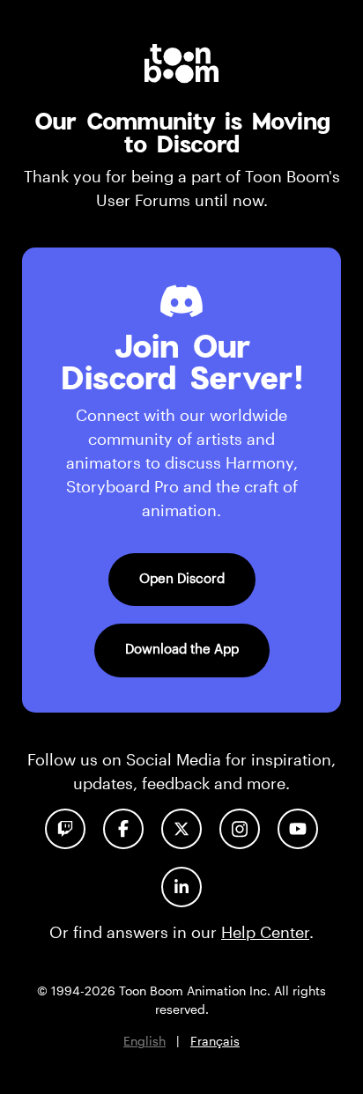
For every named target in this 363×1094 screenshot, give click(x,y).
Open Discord (182, 578)
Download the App (182, 648)
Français (215, 1040)
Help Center (265, 932)
